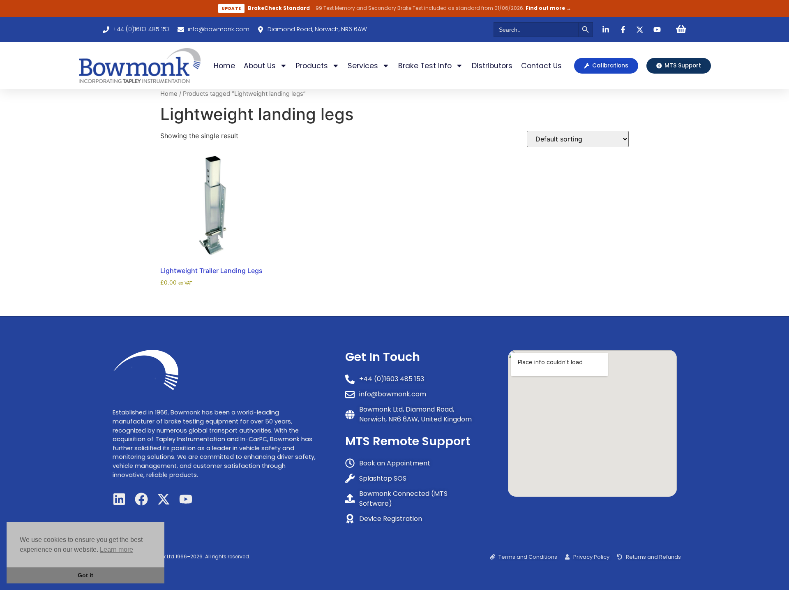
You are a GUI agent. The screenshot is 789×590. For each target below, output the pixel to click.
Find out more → (548, 8)
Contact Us (541, 66)
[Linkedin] (119, 499)
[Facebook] (141, 499)
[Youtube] (185, 499)
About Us (260, 66)
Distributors (492, 66)
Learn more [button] (116, 549)
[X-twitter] (163, 499)
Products (312, 66)
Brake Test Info (425, 66)
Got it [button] (85, 575)
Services (363, 66)
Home (224, 66)
